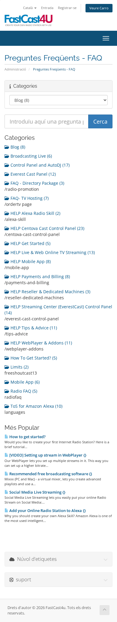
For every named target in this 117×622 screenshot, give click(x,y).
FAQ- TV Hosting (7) (29, 198)
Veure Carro (99, 8)
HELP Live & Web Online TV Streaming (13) (52, 252)
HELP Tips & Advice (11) (33, 328)
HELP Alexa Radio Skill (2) (34, 213)
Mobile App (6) (24, 382)
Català (28, 7)
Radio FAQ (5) (23, 391)
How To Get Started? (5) (33, 358)
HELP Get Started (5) (29, 243)
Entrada (47, 7)
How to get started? (27, 436)
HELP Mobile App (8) (30, 261)
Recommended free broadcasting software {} (50, 473)
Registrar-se (67, 7)
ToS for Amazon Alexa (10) (35, 406)
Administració (15, 69)
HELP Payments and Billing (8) (39, 276)
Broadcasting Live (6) (30, 156)
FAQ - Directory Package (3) (36, 183)
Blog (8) (17, 147)
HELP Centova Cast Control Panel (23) (46, 228)
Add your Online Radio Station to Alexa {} (47, 510)
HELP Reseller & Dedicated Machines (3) (49, 291)
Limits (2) (18, 367)
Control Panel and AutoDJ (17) (39, 165)
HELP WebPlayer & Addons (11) (40, 343)
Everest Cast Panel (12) (32, 174)
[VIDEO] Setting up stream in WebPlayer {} (47, 455)
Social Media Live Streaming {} (36, 492)
